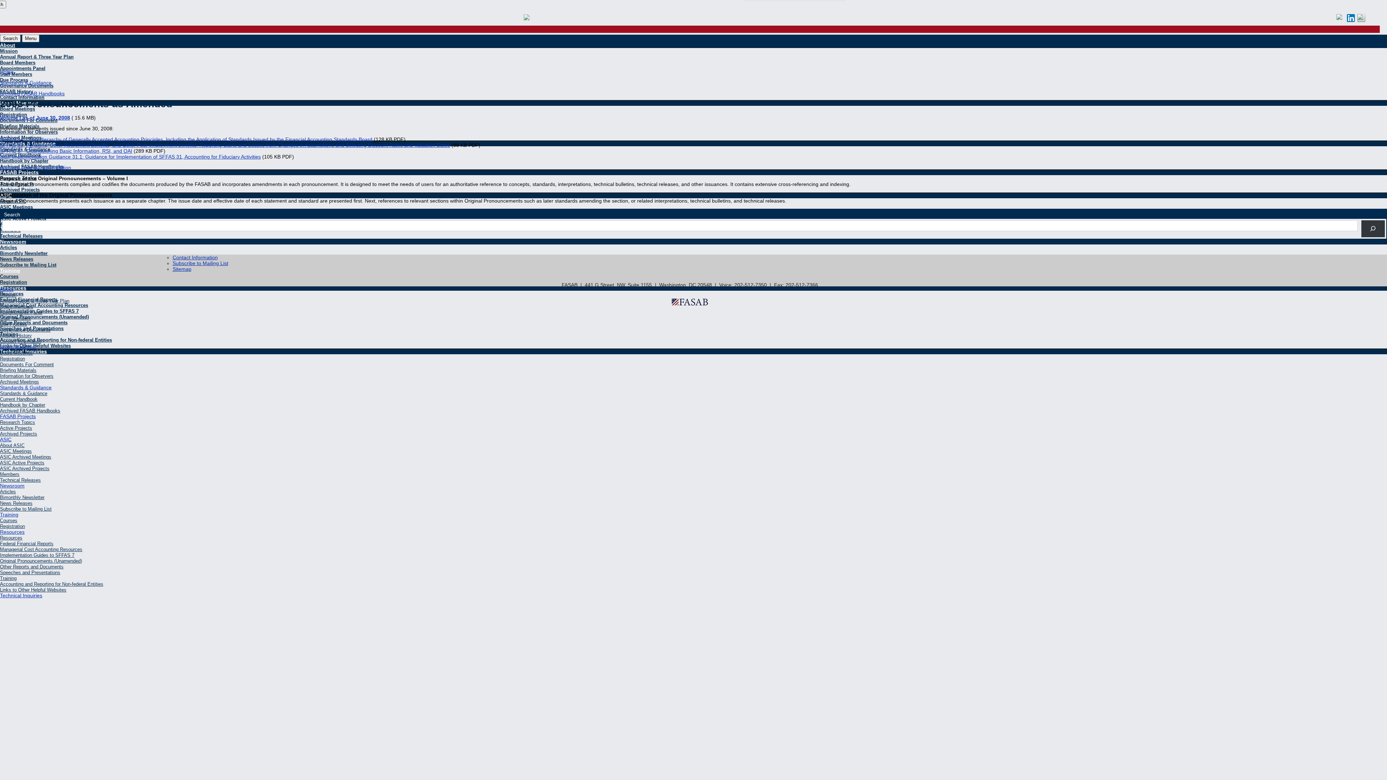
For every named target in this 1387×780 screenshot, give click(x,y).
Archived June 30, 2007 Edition (35, 167)
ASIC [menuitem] (6, 439)
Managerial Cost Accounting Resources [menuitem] (41, 549)
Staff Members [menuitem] (15, 318)
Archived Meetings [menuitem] (19, 382)
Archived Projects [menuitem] (18, 434)
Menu (30, 38)
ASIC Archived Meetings (27, 213)
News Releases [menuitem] (16, 503)
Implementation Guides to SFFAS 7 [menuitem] (37, 555)
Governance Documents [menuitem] (25, 330)
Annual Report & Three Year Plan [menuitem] (34, 301)
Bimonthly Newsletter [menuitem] (22, 497)
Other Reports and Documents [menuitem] (32, 566)
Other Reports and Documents (34, 322)
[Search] (1373, 228)
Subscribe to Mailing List (28, 265)
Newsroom (13, 241)
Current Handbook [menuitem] (19, 399)
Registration (13, 282)
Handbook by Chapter (24, 161)
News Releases (16, 259)
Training (10, 270)
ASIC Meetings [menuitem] (16, 451)
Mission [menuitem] (8, 295)
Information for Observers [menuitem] (26, 376)
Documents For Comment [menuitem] (27, 364)
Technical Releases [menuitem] (20, 480)
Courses (9, 276)
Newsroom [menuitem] (12, 486)
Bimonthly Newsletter (24, 253)
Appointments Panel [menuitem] (21, 312)
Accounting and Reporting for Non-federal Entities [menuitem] (51, 584)
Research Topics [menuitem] (17, 422)
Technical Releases (21, 236)
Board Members (17, 62)
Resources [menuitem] (12, 532)
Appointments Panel (23, 68)
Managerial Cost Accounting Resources (44, 305)
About (7, 45)
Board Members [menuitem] (16, 306)
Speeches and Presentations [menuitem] (30, 572)
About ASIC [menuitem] (12, 445)
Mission (9, 51)
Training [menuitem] (9, 514)
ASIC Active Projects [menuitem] (22, 462)
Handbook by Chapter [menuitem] (22, 405)
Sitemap (182, 269)
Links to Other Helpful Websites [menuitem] (33, 590)
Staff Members (16, 74)
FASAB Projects (19, 172)
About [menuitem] (6, 289)
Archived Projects (20, 189)
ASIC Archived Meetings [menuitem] (25, 457)
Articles (8, 247)
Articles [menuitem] (8, 491)
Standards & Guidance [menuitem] (26, 387)
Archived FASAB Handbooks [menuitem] (30, 410)
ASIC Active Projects (23, 218)
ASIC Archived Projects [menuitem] (24, 468)
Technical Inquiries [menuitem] (21, 595)
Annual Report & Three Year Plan (37, 57)
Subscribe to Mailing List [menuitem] (26, 509)
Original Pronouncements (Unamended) (44, 317)
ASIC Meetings (16, 207)
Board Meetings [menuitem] (18, 347)
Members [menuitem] (10, 474)
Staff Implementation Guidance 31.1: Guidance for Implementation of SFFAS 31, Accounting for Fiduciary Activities (130, 157)
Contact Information (195, 257)
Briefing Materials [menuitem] (18, 370)
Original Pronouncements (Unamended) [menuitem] (41, 561)
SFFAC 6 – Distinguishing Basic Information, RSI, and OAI (66, 151)
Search (10, 38)
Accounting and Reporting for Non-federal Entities (56, 340)
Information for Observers (29, 132)
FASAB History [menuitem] (16, 335)
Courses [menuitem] (8, 520)
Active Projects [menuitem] (16, 428)
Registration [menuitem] (12, 358)
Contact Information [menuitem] (20, 341)
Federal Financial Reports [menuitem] (26, 543)
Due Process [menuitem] (13, 324)
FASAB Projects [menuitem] (18, 416)
